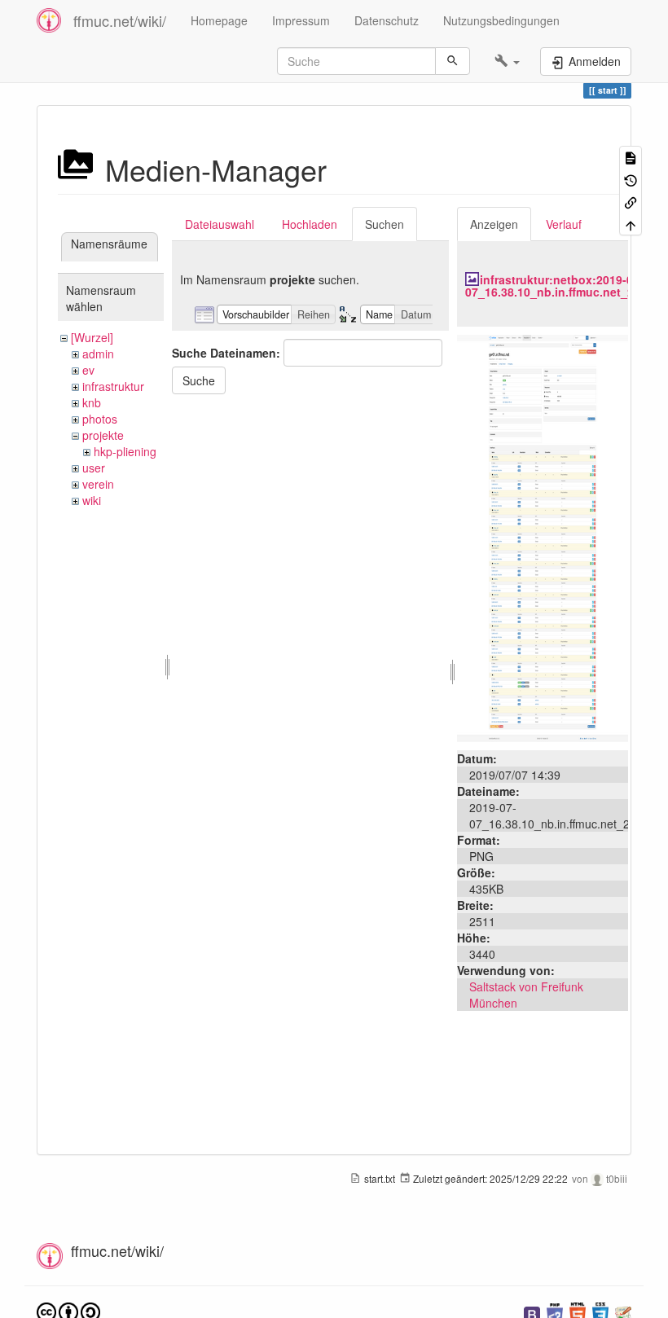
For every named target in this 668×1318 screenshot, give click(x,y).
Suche (198, 380)
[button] (507, 61)
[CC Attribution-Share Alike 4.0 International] (68, 1311)
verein (98, 484)
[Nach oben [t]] (630, 223)
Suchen (384, 224)
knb (91, 402)
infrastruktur (113, 386)
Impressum (301, 20)
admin (98, 353)
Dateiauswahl (219, 224)
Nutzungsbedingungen (501, 20)
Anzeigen (494, 224)
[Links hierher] (630, 201)
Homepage (219, 20)
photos (99, 419)
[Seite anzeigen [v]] (630, 157)
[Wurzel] (92, 337)
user (93, 467)
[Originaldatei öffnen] (542, 536)
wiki (91, 500)
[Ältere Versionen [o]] (630, 179)
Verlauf (564, 224)
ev (88, 370)
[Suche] (452, 61)
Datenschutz (386, 20)
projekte (103, 435)
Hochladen (309, 224)
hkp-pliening (125, 451)
